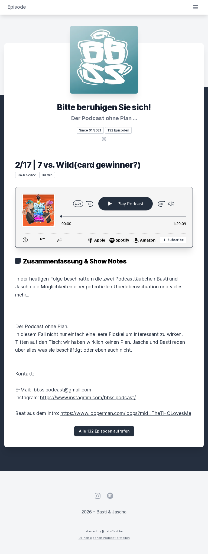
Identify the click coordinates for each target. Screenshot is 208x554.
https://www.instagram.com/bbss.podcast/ (88, 397)
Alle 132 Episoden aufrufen (104, 431)
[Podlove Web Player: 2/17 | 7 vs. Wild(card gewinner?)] (104, 217)
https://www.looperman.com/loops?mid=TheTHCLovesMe (125, 413)
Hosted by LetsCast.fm (104, 531)
